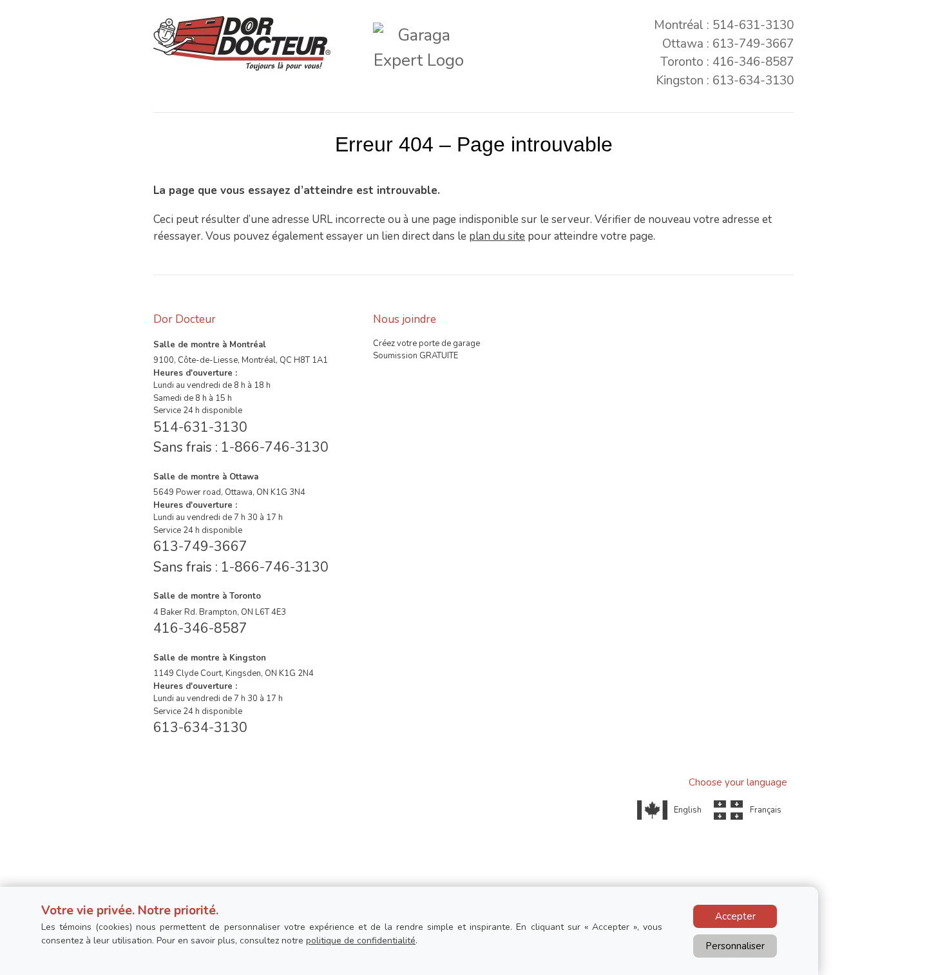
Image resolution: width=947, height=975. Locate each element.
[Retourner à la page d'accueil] (241, 43)
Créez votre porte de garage (426, 343)
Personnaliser (735, 946)
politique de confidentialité (361, 940)
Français (765, 810)
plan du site (497, 236)
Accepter (735, 916)
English (688, 810)
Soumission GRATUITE (415, 356)
